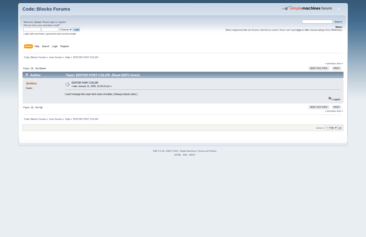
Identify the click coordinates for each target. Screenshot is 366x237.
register (62, 22)
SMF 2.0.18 (158, 151)
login (52, 22)
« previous (330, 63)
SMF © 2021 (172, 151)
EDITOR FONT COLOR (85, 82)
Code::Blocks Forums (46, 9)
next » (340, 63)
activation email (50, 25)
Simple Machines (188, 151)
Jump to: (320, 128)
